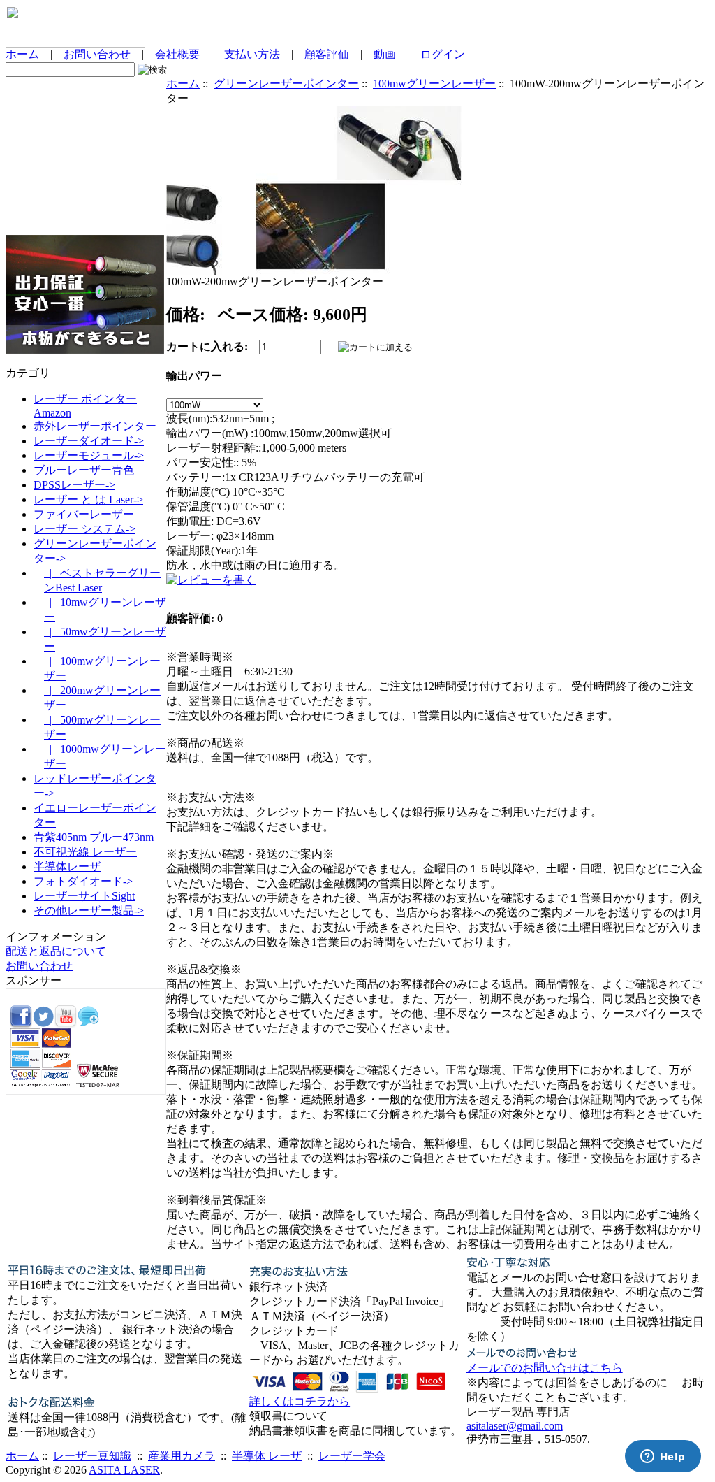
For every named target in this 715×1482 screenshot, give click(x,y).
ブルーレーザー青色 (84, 470)
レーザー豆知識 (92, 1456)
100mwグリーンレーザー (434, 83)
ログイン (442, 54)
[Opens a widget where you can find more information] (662, 1457)
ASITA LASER (124, 1470)
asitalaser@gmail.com (514, 1426)
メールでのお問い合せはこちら (544, 1368)
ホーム (22, 54)
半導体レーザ (67, 866)
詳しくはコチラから (299, 1401)
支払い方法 (252, 54)
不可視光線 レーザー (85, 852)
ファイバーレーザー (84, 514)
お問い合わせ (97, 54)
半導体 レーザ (267, 1456)
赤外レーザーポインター (95, 426)
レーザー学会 (351, 1456)
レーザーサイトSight (84, 896)
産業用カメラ (181, 1456)
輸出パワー (194, 376)
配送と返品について (56, 951)
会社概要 (177, 54)
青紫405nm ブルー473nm (94, 837)
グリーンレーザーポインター (286, 83)
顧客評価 (326, 54)
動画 (385, 54)
